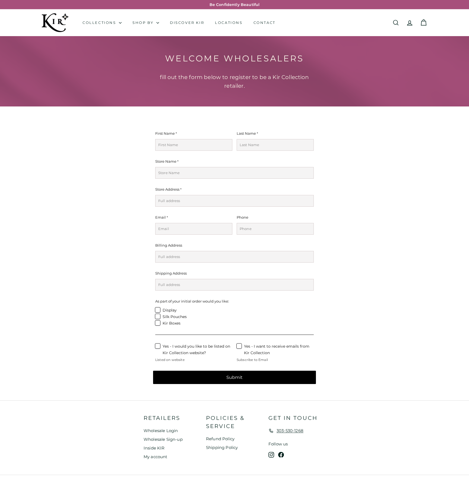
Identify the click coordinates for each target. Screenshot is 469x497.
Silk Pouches (175, 316)
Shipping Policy (222, 447)
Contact (264, 22)
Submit (234, 377)
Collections (100, 22)
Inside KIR (154, 448)
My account (155, 456)
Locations (228, 22)
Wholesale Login (161, 430)
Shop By (143, 22)
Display (170, 310)
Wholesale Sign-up (163, 439)
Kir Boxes (171, 323)
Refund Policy (220, 438)
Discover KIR (187, 22)
